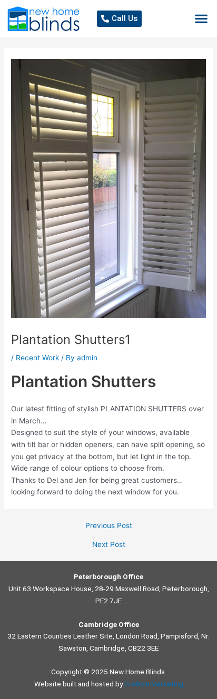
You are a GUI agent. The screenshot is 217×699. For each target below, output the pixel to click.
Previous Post (108, 526)
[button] (201, 18)
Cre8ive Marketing (153, 684)
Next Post (108, 545)
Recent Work (37, 357)
